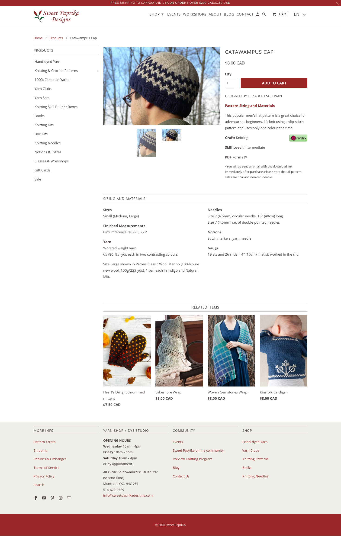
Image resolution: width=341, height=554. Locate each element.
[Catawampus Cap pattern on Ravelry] (298, 140)
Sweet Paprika (175, 525)
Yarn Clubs (43, 88)
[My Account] (258, 15)
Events (178, 442)
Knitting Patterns (255, 459)
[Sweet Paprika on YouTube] (44, 498)
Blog (176, 467)
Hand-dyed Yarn (47, 61)
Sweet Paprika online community (198, 450)
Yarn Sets (42, 97)
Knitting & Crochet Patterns (56, 70)
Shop (157, 14)
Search (39, 485)
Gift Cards (42, 170)
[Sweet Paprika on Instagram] (61, 498)
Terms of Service (46, 467)
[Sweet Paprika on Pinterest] (52, 498)
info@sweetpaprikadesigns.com (128, 495)
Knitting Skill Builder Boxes (56, 106)
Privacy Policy (44, 476)
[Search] (264, 15)
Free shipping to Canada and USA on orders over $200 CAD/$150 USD (170, 2)
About (215, 14)
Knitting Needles (48, 143)
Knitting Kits (44, 124)
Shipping (41, 450)
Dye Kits (41, 134)
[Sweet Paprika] (57, 16)
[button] (300, 14)
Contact (245, 14)
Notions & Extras (48, 152)
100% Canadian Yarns (52, 79)
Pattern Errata (44, 442)
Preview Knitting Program (192, 459)
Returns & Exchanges (50, 459)
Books (40, 115)
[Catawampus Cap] (161, 86)
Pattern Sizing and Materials (250, 105)
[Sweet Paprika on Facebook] (36, 498)
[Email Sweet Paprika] (69, 498)
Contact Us (181, 476)
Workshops (194, 14)
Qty (228, 73)
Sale (38, 179)
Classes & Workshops (52, 161)
